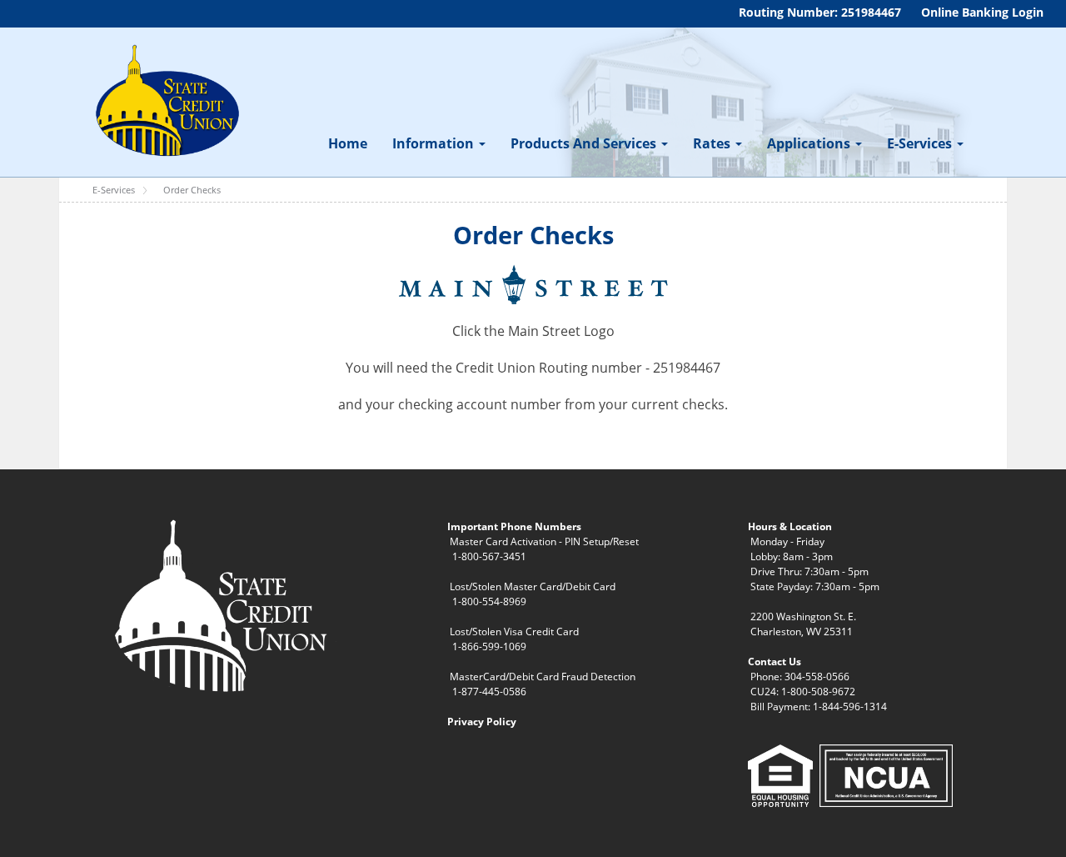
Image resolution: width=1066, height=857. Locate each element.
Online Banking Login (982, 12)
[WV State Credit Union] (165, 100)
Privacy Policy (481, 721)
